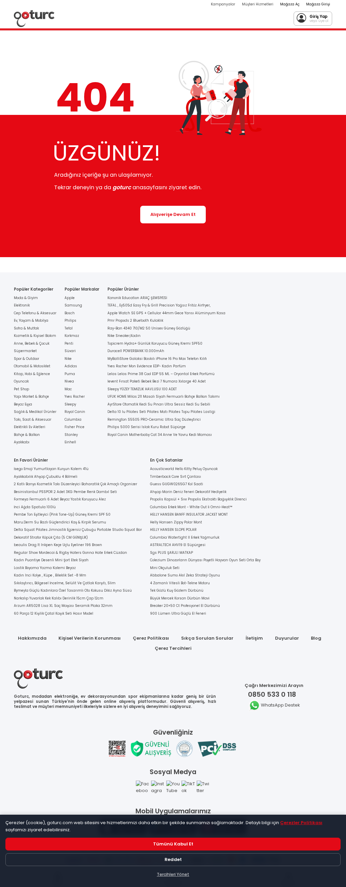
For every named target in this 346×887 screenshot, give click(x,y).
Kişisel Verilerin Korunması (89, 638)
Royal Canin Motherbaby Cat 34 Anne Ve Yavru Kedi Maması (159, 435)
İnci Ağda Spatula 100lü (35, 507)
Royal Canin (75, 412)
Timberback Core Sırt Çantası (175, 476)
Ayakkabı (21, 442)
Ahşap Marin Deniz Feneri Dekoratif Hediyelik (188, 492)
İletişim (254, 638)
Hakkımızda (32, 638)
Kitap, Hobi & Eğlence (32, 374)
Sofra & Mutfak (26, 328)
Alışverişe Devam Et (173, 214)
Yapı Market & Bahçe (31, 396)
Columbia (73, 419)
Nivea (69, 381)
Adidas (71, 366)
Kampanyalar (223, 4)
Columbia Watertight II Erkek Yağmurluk (184, 537)
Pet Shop (21, 389)
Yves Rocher (75, 396)
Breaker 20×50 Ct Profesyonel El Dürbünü (185, 605)
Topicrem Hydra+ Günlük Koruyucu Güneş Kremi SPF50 (154, 343)
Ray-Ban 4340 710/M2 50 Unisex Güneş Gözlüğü (148, 328)
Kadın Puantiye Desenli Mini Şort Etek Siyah (51, 560)
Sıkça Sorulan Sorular (207, 638)
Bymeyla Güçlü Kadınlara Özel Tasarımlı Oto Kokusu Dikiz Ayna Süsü (73, 590)
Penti (69, 343)
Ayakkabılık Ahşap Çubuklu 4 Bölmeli (45, 476)
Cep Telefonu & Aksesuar (35, 313)
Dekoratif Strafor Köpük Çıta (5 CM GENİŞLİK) (51, 537)
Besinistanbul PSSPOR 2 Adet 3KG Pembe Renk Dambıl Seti (65, 492)
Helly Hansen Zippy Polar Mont (176, 522)
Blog (316, 638)
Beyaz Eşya (23, 404)
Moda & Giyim (26, 298)
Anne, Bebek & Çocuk (31, 343)
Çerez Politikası (151, 638)
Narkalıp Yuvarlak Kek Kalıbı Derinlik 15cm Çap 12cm (58, 598)
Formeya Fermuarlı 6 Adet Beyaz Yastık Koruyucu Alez (60, 499)
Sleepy (70, 404)
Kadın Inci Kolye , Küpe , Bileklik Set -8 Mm (50, 575)
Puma (70, 374)
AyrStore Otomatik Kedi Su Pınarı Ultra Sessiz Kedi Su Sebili (158, 404)
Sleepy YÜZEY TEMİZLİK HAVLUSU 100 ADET (142, 389)
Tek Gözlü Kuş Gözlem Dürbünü (176, 590)
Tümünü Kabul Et (173, 844)
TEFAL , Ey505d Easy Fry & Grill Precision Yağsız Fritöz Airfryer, (159, 305)
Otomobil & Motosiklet (32, 366)
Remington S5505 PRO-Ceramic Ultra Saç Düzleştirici (154, 419)
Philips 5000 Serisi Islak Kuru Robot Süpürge (146, 427)
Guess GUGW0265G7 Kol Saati (176, 484)
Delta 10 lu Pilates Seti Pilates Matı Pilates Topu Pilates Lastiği (161, 412)
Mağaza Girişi (318, 4)
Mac (68, 389)
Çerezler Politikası (301, 822)
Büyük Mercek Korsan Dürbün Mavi (179, 598)
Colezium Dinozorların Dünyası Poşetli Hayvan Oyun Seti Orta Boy (205, 560)
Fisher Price (74, 427)
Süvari (70, 351)
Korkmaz (72, 336)
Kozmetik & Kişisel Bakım (35, 336)
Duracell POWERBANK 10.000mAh (135, 351)
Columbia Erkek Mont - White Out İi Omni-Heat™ (191, 507)
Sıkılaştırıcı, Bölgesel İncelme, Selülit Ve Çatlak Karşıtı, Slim (65, 583)
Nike (68, 358)
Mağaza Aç (289, 4)
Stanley (71, 435)
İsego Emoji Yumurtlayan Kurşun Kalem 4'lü (51, 469)
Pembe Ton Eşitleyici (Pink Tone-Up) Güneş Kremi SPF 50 (62, 514)
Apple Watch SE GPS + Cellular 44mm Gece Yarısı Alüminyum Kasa (166, 313)
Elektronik (22, 305)
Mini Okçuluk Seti (164, 568)
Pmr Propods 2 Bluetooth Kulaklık (135, 320)
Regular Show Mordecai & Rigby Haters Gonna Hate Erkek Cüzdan (70, 552)
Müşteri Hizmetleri (257, 4)
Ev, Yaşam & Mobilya (31, 320)
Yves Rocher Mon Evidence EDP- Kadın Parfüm (146, 366)
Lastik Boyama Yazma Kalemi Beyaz (45, 568)
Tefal (69, 328)
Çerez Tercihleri (173, 648)
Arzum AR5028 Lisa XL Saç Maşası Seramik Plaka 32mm (63, 605)
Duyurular (287, 638)
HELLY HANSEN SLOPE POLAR (173, 529)
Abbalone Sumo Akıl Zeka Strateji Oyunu (185, 575)
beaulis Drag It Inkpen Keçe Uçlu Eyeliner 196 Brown (58, 545)
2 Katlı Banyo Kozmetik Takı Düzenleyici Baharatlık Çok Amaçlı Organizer (75, 484)
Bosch (70, 313)
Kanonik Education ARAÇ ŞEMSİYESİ (137, 298)
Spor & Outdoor (26, 358)
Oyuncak (21, 381)
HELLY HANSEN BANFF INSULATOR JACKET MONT (189, 514)
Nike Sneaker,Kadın (124, 336)
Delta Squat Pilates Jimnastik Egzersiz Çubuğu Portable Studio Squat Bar (78, 529)
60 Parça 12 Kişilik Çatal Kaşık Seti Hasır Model (53, 613)
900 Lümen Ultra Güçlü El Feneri (178, 613)
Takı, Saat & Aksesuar (32, 419)
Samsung (73, 305)
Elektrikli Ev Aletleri (29, 427)
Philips (70, 320)
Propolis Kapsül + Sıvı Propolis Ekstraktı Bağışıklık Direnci (198, 499)
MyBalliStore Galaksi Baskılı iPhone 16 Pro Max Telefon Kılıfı (157, 358)
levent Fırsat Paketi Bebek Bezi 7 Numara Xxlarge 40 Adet (156, 381)
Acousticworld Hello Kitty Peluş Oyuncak (184, 469)
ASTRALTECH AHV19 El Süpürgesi (177, 545)
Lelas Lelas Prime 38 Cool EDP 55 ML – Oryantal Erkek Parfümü (161, 374)
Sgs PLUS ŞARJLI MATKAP (171, 552)
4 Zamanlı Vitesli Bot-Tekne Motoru (180, 583)
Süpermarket (25, 351)
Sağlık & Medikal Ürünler (35, 412)
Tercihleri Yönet (173, 874)
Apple (70, 298)
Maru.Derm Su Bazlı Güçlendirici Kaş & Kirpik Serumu (60, 522)
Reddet (173, 859)
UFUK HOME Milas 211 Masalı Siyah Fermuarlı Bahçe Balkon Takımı (163, 396)
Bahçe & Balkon (27, 435)
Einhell (70, 442)
